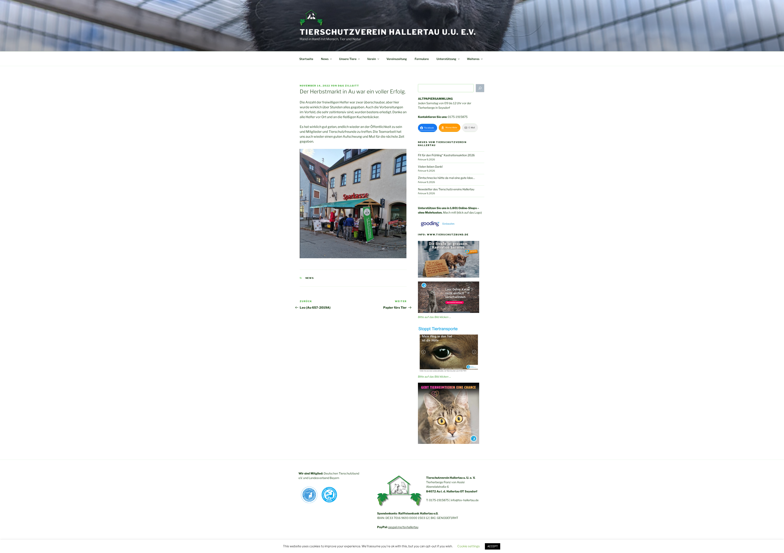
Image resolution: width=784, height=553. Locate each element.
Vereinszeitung (396, 59)
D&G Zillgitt (348, 85)
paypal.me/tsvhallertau (403, 527)
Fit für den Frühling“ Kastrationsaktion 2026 (446, 155)
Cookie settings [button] (468, 546)
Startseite (306, 59)
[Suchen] (480, 88)
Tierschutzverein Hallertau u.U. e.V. (388, 32)
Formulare (422, 59)
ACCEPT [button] (492, 546)
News (309, 278)
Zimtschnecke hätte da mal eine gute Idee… (446, 178)
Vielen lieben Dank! (430, 166)
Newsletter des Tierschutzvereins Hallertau (446, 189)
